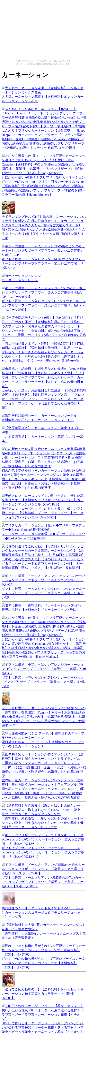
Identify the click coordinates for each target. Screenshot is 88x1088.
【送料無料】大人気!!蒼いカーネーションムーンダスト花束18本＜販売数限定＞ (44, 935)
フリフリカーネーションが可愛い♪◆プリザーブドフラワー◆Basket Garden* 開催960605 (43, 536)
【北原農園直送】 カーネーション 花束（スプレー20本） (42, 439)
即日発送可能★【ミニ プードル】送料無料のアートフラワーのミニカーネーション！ (43, 744)
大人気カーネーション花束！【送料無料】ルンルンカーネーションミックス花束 (42, 99)
